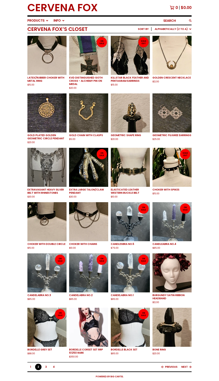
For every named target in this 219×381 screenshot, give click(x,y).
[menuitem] (37, 21)
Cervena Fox (62, 8)
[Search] (190, 21)
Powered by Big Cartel (109, 376)
